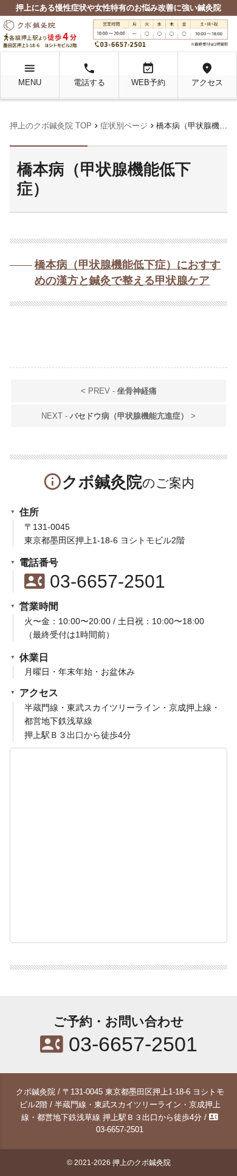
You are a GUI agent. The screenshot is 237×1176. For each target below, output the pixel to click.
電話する (89, 74)
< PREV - (119, 390)
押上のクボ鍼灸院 (141, 1162)
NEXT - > (118, 415)
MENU (29, 74)
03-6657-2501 (94, 581)
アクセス (207, 74)
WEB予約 (148, 74)
